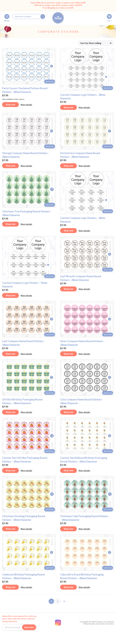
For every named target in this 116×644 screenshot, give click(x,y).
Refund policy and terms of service (98, 624)
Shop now (10, 104)
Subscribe (29, 627)
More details (26, 105)
